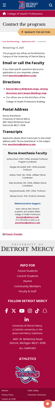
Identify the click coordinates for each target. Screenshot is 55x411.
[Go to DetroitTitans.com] (28, 382)
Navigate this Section (37, 32)
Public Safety (33, 390)
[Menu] (4, 5)
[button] (48, 404)
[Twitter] (14, 311)
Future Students (28, 271)
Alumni (27, 281)
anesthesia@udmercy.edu (27, 222)
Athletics (27, 358)
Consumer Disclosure (37, 394)
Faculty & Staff (27, 291)
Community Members (27, 286)
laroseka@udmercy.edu (27, 217)
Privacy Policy (7, 394)
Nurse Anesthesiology (10, 41)
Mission (5, 390)
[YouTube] (22, 311)
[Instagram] (31, 311)
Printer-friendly (13, 234)
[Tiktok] (38, 311)
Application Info (28, 41)
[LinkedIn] (27, 320)
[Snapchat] (45, 311)
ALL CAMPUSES (27, 348)
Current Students (27, 276)
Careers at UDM (9, 399)
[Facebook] (7, 311)
